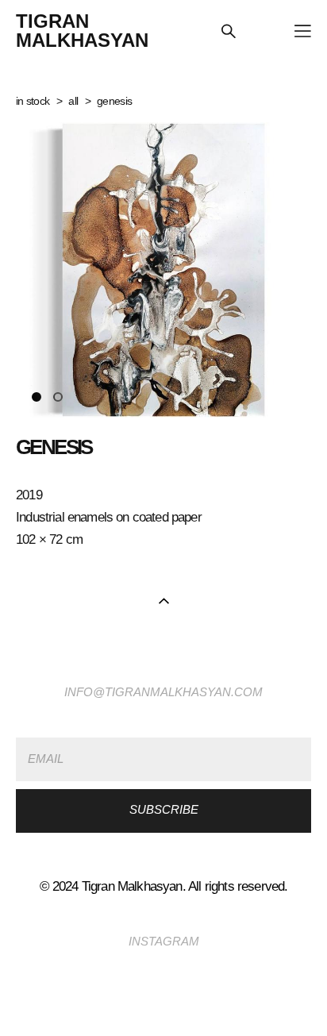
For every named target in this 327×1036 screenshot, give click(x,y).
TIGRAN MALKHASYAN (82, 31)
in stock (32, 100)
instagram (164, 941)
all (73, 100)
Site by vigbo (163, 999)
